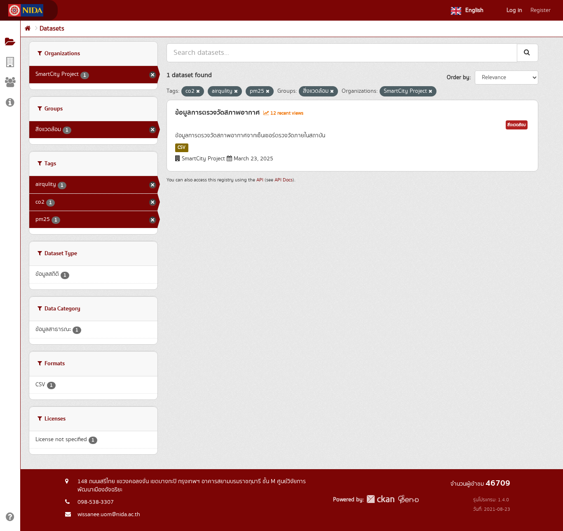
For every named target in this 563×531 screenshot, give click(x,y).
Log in (514, 10)
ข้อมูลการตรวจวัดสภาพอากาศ (217, 112)
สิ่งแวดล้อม (516, 125)
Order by (458, 77)
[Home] (28, 28)
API (259, 179)
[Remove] (198, 91)
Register (540, 10)
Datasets (52, 28)
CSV (181, 147)
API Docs (283, 179)
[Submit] (527, 52)
